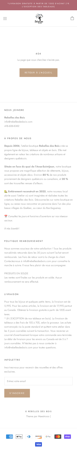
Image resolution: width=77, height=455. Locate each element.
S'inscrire (17, 393)
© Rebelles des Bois (38, 411)
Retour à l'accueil (38, 72)
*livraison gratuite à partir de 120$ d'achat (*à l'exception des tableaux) (38, 5)
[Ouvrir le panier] (72, 18)
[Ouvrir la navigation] (5, 18)
